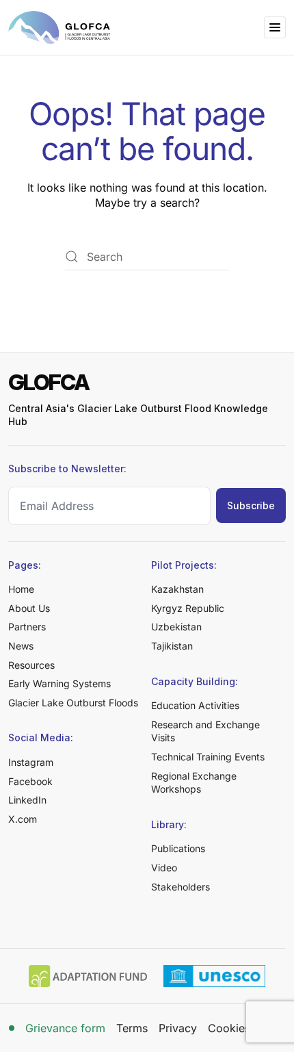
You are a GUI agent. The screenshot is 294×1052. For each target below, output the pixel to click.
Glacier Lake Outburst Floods (73, 702)
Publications (178, 848)
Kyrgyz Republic (187, 608)
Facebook (30, 781)
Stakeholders (180, 887)
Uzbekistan (176, 626)
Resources (31, 665)
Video (164, 867)
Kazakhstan (177, 589)
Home (21, 589)
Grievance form (65, 1028)
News (21, 646)
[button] (275, 27)
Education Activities (195, 705)
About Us (29, 608)
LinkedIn (27, 800)
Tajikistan (172, 646)
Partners (27, 626)
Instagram (30, 762)
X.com (22, 819)
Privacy (178, 1028)
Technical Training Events (208, 756)
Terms (132, 1028)
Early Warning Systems (59, 683)
